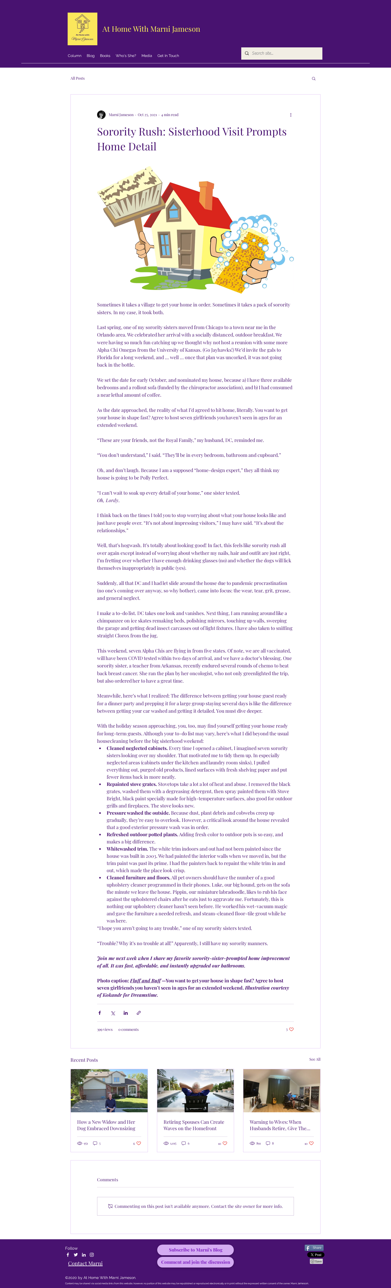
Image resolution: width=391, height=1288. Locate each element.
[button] (313, 78)
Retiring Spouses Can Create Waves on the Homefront (194, 1125)
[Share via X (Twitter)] (112, 1012)
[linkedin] (83, 1254)
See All (315, 1059)
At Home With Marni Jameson (151, 29)
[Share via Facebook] (99, 1012)
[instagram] (91, 1254)
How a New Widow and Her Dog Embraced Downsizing (106, 1125)
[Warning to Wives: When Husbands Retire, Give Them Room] (281, 1090)
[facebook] (67, 1254)
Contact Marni (85, 1263)
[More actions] (291, 115)
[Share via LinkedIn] (125, 1012)
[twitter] (75, 1254)
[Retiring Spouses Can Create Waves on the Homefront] (195, 1090)
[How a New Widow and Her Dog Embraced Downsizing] (109, 1090)
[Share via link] (138, 1012)
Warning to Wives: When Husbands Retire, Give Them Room (280, 1125)
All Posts (77, 78)
